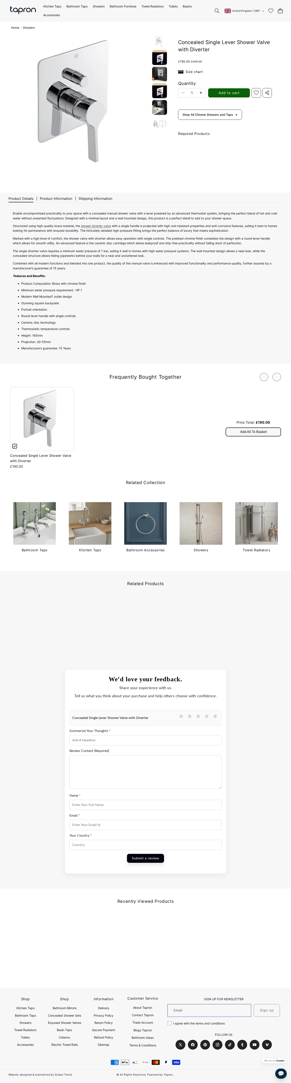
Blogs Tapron (143, 1030)
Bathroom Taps (25, 1015)
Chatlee (280, 1061)
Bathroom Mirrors (64, 1008)
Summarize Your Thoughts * (90, 731)
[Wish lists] (270, 11)
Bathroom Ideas (143, 1037)
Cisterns (64, 1037)
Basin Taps (64, 1030)
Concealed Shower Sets (64, 1015)
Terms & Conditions (142, 1045)
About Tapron (142, 1007)
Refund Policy (103, 1037)
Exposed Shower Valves (64, 1022)
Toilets (25, 1037)
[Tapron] (23, 11)
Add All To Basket (253, 432)
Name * (75, 795)
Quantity (187, 83)
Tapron (168, 1074)
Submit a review (145, 858)
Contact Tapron (143, 1015)
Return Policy (103, 1022)
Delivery (103, 1008)
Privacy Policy (103, 1015)
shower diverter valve (96, 226)
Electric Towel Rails (64, 1044)
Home (15, 27)
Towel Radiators (25, 1030)
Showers (29, 27)
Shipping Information (95, 198)
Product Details (21, 198)
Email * (74, 815)
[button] (280, 11)
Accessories (25, 1044)
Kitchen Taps (25, 1008)
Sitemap (103, 1044)
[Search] (217, 11)
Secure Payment (103, 1030)
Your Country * (80, 835)
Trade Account (143, 1022)
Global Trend (63, 1074)
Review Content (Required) (89, 751)
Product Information (56, 198)
